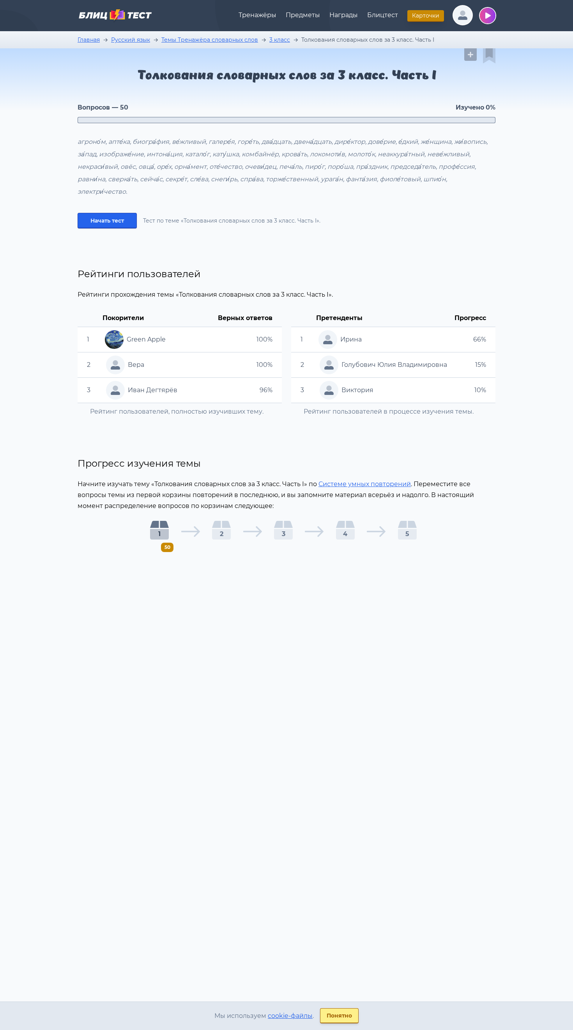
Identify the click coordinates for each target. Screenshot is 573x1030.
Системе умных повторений (364, 484)
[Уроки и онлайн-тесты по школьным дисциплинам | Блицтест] (115, 16)
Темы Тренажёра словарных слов (209, 39)
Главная (89, 39)
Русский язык (130, 39)
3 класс (279, 39)
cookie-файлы (290, 1015)
